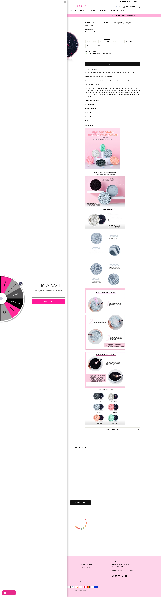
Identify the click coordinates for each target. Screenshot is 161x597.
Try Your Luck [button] (48, 301)
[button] (65, 2)
